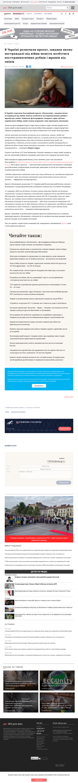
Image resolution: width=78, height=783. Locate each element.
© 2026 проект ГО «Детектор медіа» (62, 730)
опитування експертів (57, 23)
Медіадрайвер (52, 2)
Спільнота (10, 43)
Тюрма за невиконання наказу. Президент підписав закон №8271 (36, 298)
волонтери (8, 19)
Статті (29, 14)
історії (26, 23)
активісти (40, 19)
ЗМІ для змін (33, 2)
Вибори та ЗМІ (40, 746)
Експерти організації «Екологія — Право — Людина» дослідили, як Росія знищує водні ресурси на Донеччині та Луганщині (39, 308)
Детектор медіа (7, 2)
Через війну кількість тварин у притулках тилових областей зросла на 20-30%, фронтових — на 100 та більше (38, 264)
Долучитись (39, 386)
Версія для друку (68, 66)
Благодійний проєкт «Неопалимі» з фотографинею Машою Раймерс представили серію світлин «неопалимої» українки (37, 243)
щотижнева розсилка (29, 422)
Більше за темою (13, 667)
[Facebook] (27, 67)
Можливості (18, 14)
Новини (7, 14)
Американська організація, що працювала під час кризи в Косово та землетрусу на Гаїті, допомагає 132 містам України (37, 351)
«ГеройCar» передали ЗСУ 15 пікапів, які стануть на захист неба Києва (38, 303)
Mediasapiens (40, 738)
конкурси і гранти (28, 19)
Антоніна (59, 2)
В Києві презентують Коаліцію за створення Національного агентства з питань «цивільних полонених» (38, 558)
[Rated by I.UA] (43, 759)
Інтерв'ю (38, 14)
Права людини (51, 19)
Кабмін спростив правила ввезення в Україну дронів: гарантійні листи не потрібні (38, 330)
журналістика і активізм (39, 23)
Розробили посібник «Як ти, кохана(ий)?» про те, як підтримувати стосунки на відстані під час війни (36, 278)
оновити (61, 458)
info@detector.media (61, 731)
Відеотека (39, 744)
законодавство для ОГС (12, 23)
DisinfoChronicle (42, 2)
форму (64, 223)
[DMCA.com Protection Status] (35, 759)
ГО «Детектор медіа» (69, 2)
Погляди (48, 14)
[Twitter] (30, 67)
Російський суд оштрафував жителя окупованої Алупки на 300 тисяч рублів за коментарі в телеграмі (37, 565)
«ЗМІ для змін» (68, 397)
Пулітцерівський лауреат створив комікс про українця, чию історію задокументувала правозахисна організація (37, 337)
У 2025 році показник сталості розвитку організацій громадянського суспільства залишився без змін (37, 561)
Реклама (39, 726)
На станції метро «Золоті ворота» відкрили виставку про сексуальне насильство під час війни (37, 271)
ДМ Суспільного (25, 2)
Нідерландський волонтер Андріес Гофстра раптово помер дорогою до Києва (30, 643)
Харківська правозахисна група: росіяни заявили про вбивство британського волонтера (35, 323)
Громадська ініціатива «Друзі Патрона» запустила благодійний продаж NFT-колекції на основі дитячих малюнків (39, 292)
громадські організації (18, 412)
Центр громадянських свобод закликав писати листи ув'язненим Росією (36, 344)
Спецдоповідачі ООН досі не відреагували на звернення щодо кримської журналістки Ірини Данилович (38, 550)
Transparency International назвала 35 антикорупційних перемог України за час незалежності (34, 554)
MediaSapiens (16, 2)
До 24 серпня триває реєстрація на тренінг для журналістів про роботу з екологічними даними (35, 649)
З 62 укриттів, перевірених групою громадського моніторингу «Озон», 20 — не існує (38, 285)
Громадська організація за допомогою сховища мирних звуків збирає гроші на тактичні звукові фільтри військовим (38, 250)
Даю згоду (39, 780)
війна (17, 19)
